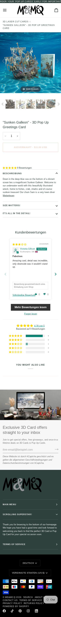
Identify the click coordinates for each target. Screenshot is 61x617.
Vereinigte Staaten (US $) (28, 573)
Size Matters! (11, 205)
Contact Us (10, 600)
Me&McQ (10, 597)
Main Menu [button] (9, 504)
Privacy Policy (12, 603)
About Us (41, 597)
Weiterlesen (8, 195)
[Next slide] (57, 61)
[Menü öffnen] (8, 10)
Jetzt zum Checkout (30, 159)
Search (28, 597)
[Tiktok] (12, 610)
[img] (19, 244)
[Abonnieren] (55, 449)
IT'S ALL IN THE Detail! (16, 213)
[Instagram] (28, 610)
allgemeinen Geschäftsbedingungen (30, 460)
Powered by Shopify (16, 606)
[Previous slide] (3, 61)
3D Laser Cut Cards (15, 21)
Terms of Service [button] (14, 544)
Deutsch (28, 563)
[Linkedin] (36, 610)
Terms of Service (30, 600)
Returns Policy (34, 603)
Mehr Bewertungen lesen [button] (31, 307)
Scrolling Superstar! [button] (17, 514)
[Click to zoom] (30, 62)
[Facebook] (4, 610)
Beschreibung (12, 173)
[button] (10, 168)
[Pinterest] (20, 610)
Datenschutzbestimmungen (16, 463)
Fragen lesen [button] (30, 314)
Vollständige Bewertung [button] (24, 295)
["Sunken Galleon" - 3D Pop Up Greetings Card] (10, 104)
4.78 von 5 (39, 326)
